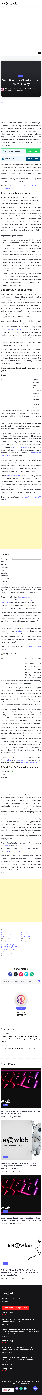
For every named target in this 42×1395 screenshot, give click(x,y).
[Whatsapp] (21, 1388)
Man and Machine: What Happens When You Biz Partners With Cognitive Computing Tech (21, 1038)
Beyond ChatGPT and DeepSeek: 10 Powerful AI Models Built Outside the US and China (19, 1360)
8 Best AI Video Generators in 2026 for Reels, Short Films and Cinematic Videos (20, 1349)
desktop (28, 497)
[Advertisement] (21, 29)
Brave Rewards (13, 476)
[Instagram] (16, 1388)
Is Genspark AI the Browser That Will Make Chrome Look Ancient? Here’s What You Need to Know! (9, 948)
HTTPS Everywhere (21, 447)
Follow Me (21, 1008)
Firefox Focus (22, 631)
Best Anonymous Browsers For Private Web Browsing (8, 935)
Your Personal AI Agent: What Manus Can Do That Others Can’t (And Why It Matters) (21, 1219)
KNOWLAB (8, 88)
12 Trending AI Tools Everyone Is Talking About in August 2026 (20, 1112)
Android (37, 497)
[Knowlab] (9, 3)
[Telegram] (25, 1388)
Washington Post (10, 329)
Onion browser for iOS (29, 763)
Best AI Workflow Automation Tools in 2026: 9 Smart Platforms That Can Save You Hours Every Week (19, 1165)
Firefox (17, 851)
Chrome (7, 851)
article (21, 329)
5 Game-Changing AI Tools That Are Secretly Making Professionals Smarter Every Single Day (19, 1272)
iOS (6, 500)
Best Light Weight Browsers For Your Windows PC (27, 935)
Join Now (34, 151)
